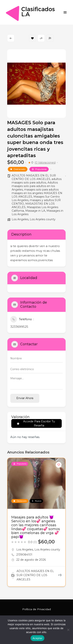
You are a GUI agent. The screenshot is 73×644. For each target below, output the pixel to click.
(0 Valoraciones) (45, 162)
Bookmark (32, 38)
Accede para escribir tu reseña (39, 423)
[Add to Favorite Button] (59, 465)
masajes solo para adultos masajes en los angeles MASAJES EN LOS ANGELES (37, 193)
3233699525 (19, 326)
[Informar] (50, 38)
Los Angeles (20, 219)
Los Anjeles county (42, 219)
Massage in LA (35, 210)
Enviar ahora (24, 398)
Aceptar (37, 638)
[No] (68, 630)
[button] (10, 524)
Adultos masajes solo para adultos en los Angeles (35, 186)
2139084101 (24, 554)
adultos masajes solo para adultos (37, 180)
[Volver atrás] (10, 38)
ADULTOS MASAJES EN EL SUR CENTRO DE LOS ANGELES (34, 177)
